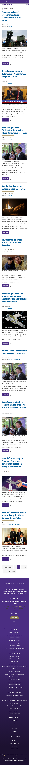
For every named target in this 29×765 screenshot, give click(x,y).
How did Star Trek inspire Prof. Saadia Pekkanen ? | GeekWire (13, 242)
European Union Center (14, 671)
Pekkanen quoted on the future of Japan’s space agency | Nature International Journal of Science (14, 297)
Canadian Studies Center (14, 637)
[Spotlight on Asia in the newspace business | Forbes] (14, 207)
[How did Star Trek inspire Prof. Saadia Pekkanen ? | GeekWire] (14, 262)
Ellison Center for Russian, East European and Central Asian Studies (14, 667)
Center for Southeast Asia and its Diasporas (15, 648)
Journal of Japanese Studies (14, 692)
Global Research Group (14, 676)
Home (2, 8)
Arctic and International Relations (14, 635)
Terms (14, 624)
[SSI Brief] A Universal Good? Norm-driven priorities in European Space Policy (14, 515)
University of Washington (14, 583)
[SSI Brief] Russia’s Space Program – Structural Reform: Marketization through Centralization (12, 462)
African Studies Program (14, 632)
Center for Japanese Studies (14, 690)
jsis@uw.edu (15, 613)
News (6, 8)
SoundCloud (14, 734)
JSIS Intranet (14, 746)
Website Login (14, 748)
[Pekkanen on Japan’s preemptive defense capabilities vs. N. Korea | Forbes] (14, 38)
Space (11, 8)
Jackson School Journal (14, 684)
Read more (5, 63)
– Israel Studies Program (14, 708)
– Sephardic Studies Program (14, 711)
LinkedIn (14, 726)
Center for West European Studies (14, 651)
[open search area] (26, 2)
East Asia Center (14, 661)
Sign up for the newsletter (14, 736)
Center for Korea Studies (14, 645)
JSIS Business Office (14, 743)
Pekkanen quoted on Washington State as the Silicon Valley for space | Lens (14, 130)
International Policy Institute (14, 682)
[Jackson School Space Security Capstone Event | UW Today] (14, 371)
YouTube (14, 731)
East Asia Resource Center (14, 664)
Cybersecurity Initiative (14, 658)
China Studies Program (14, 653)
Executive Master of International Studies (14, 674)
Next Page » (11, 571)
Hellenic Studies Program (14, 679)
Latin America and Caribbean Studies (14, 695)
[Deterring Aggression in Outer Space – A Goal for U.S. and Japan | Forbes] (14, 95)
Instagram (14, 728)
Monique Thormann (14, 359)
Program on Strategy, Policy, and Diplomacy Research (14, 700)
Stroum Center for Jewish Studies (14, 705)
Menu (27, 4)
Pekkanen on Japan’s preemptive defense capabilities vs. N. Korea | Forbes (12, 16)
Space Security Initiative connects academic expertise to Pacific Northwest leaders (14, 405)
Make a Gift (14, 617)
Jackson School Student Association (14, 687)
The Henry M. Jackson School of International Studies (13, 590)
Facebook (14, 720)
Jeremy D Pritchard (14, 524)
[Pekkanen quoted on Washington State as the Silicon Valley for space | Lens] (14, 151)
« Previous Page (7, 567)
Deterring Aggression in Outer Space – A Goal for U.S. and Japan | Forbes (14, 74)
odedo (10, 26)
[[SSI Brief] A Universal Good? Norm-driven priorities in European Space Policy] (14, 536)
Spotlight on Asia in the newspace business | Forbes (14, 187)
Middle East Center (14, 698)
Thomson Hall (18, 606)
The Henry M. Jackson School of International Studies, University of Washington (12, 1)
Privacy (14, 621)
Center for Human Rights (14, 643)
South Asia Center (14, 703)
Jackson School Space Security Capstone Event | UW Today (14, 352)
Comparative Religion (14, 656)
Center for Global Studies (14, 640)
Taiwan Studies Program (14, 713)
